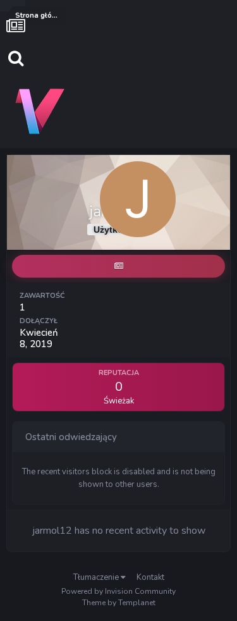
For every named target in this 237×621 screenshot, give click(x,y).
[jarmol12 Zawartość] (118, 266)
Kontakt (150, 577)
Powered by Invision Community (118, 591)
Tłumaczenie (97, 577)
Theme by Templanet (118, 603)
